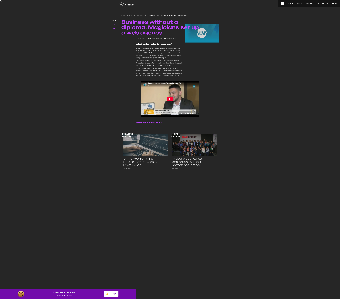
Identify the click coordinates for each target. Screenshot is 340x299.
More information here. (64, 295)
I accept (113, 294)
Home (123, 15)
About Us (309, 3)
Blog (317, 3)
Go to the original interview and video (149, 122)
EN (333, 3)
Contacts (325, 3)
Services (290, 3)
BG (336, 3)
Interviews (140, 15)
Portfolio (299, 3)
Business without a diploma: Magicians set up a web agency (167, 15)
